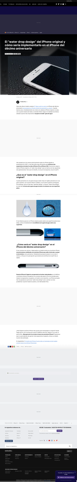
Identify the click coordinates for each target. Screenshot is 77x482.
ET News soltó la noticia (40, 106)
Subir (68, 451)
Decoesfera (57, 458)
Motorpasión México (47, 472)
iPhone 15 (17, 32)
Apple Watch (30, 433)
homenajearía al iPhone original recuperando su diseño (37, 108)
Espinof (26, 458)
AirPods (6, 433)
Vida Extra (17, 458)
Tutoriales (19, 431)
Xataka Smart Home (9, 461)
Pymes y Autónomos (66, 459)
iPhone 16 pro (22, 423)
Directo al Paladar (38, 456)
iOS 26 (29, 437)
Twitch (56, 4)
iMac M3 (66, 423)
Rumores (7, 435)
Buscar (70, 446)
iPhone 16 (16, 423)
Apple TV (18, 433)
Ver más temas (8, 440)
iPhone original (29, 346)
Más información (47, 480)
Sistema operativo (34, 32)
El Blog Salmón (67, 456)
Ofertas (18, 435)
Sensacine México (28, 471)
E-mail (20, 54)
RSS (54, 440)
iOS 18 (61, 423)
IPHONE (5, 4)
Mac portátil (30, 431)
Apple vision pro (55, 423)
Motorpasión (47, 456)
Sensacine (27, 456)
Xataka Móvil (7, 458)
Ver (39, 378)
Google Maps (22, 32)
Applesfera (7, 460)
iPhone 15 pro (38, 423)
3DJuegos (17, 456)
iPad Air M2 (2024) (30, 423)
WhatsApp (30, 435)
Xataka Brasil (7, 472)
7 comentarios (9, 53)
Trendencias (57, 456)
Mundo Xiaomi (7, 463)
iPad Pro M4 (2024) (46, 423)
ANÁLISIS (34, 4)
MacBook (7, 437)
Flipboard (58, 4)
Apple (41, 32)
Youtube (63, 4)
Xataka (6, 456)
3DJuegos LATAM (18, 471)
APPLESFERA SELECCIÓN (22, 4)
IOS (30, 4)
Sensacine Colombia (27, 473)
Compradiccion (57, 460)
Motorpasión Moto (48, 458)
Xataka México (8, 471)
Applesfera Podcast (9, 431)
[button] (23, 101)
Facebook (14, 54)
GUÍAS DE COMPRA (42, 4)
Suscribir (59, 430)
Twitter (65, 4)
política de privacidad (56, 433)
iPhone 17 (19, 437)
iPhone (28, 32)
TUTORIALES (11, 4)
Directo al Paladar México (38, 472)
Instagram (61, 4)
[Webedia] (69, 1)
